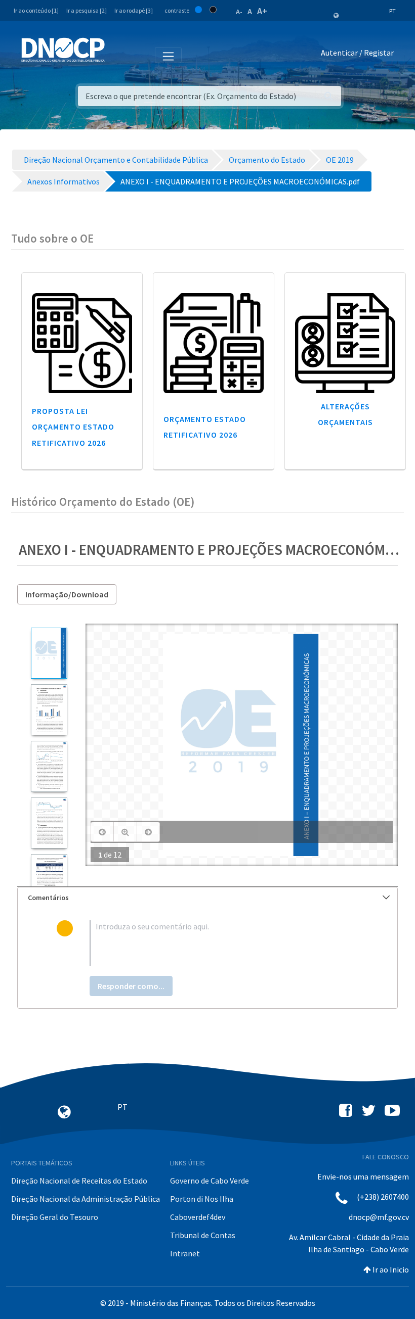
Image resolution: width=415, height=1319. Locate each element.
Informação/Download (66, 594)
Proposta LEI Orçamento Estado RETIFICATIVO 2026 (73, 426)
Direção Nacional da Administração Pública (85, 1199)
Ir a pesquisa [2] (86, 10)
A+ (262, 11)
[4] (49, 823)
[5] (49, 880)
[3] (49, 766)
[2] (49, 710)
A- (239, 11)
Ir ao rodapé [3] (133, 10)
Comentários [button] (48, 897)
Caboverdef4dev (197, 1217)
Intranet (185, 1253)
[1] (49, 653)
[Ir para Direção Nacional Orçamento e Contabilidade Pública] (63, 50)
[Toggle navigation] (118, 54)
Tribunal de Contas (202, 1235)
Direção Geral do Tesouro (54, 1217)
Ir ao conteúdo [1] (36, 10)
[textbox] (224, 943)
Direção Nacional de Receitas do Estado (79, 1180)
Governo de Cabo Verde (209, 1180)
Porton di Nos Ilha (201, 1199)
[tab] (207, 897)
